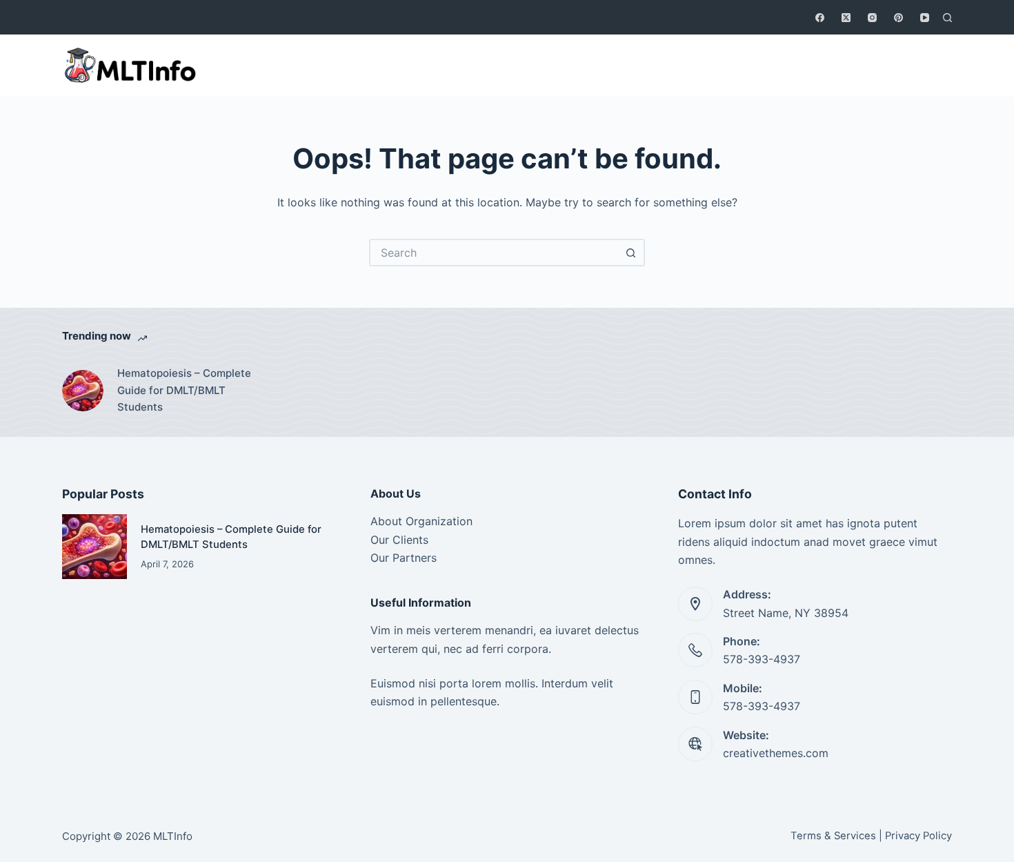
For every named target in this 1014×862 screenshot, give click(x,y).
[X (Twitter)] (846, 17)
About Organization (421, 521)
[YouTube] (924, 17)
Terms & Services (833, 836)
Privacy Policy (918, 836)
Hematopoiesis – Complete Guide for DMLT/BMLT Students (184, 390)
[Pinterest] (898, 17)
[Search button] (631, 252)
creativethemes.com (775, 753)
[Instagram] (872, 17)
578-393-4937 (761, 659)
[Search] (947, 17)
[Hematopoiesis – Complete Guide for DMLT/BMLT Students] (82, 390)
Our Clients (399, 540)
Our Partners (403, 558)
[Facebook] (819, 17)
